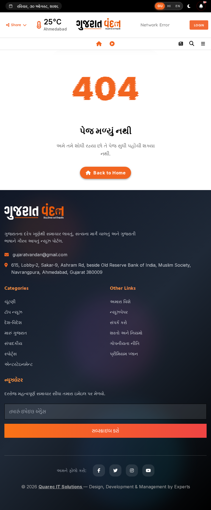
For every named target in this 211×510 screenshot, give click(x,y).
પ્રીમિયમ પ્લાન (124, 353)
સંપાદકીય (13, 343)
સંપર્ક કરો (118, 322)
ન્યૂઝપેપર (119, 312)
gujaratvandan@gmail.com (40, 254)
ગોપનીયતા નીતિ (125, 343)
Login (199, 25)
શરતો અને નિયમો (126, 333)
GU (160, 6)
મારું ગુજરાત (15, 333)
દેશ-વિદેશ (13, 322)
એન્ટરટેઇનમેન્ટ (18, 364)
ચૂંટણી (10, 301)
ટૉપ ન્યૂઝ (13, 312)
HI (169, 6)
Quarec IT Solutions (60, 486)
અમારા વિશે (120, 301)
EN (178, 6)
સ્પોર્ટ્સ (10, 353)
